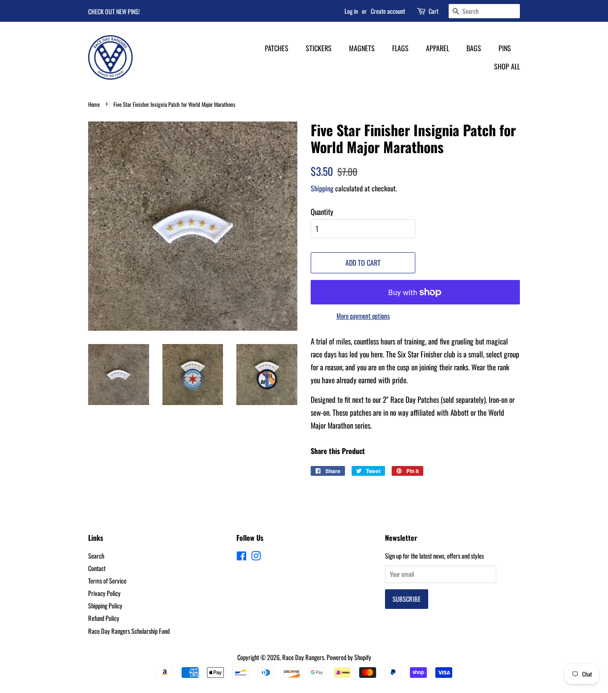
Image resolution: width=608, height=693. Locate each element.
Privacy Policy (104, 593)
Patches (276, 48)
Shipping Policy (105, 605)
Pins (505, 48)
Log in (351, 11)
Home (94, 104)
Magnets (362, 48)
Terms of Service (107, 580)
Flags (400, 48)
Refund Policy (103, 618)
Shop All (507, 66)
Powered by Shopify (349, 657)
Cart (433, 11)
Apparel (437, 48)
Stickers (319, 48)
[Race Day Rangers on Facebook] (241, 557)
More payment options (363, 315)
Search (96, 555)
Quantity (322, 211)
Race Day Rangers (303, 657)
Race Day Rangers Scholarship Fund (129, 631)
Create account (388, 11)
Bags (473, 48)
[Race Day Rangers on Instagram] (256, 557)
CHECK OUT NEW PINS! (114, 11)
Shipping (322, 188)
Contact (96, 568)
